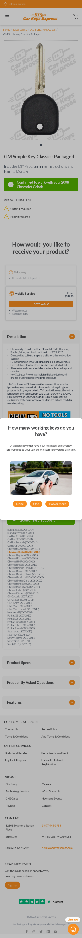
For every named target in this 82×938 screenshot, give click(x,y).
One (36, 504)
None (20, 504)
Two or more (57, 504)
